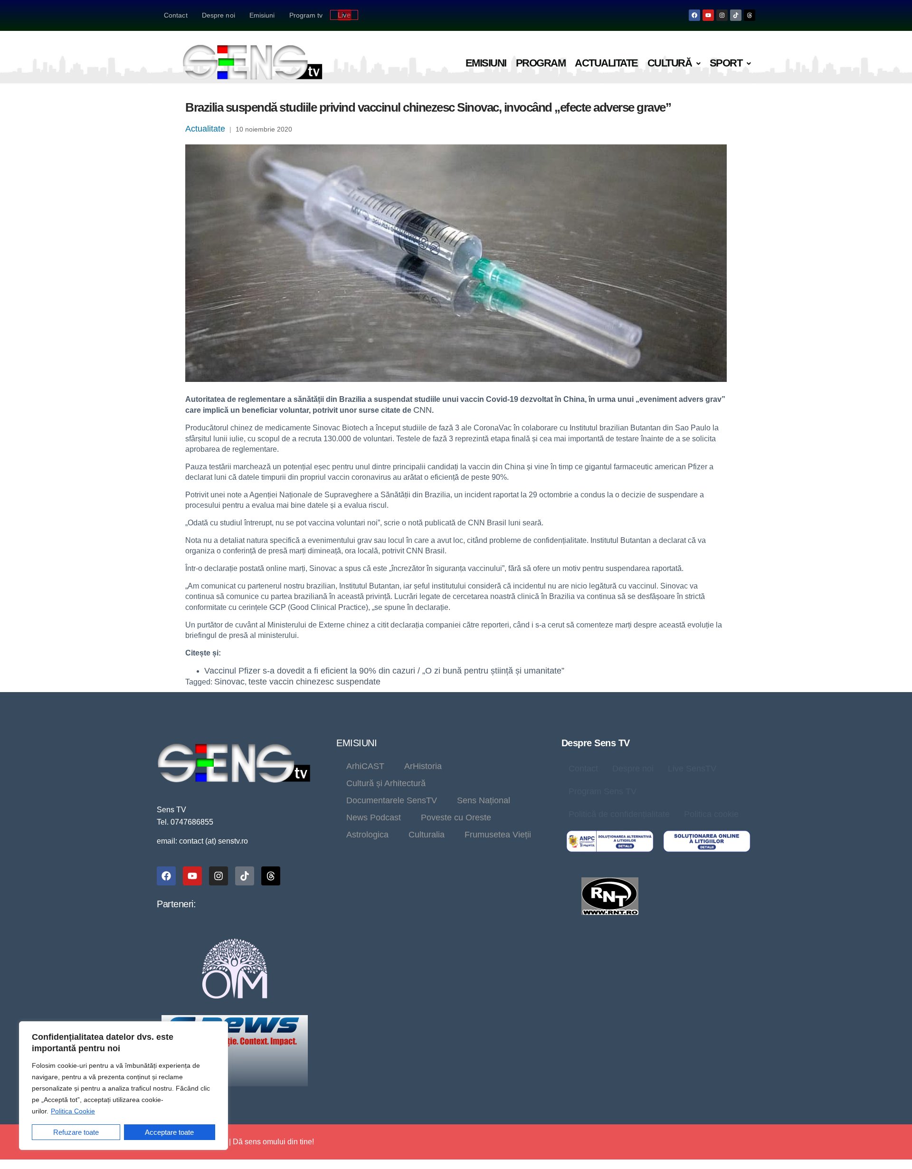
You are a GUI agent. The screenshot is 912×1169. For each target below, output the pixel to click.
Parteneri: (176, 904)
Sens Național (483, 800)
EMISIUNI (356, 743)
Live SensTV (692, 768)
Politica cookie (711, 814)
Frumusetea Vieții (498, 834)
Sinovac (229, 681)
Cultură (669, 63)
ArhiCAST (365, 766)
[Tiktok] (735, 15)
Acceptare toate (169, 1132)
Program (541, 63)
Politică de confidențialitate (619, 814)
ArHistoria (423, 766)
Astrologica (367, 834)
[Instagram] (722, 15)
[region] (123, 1085)
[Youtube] (708, 15)
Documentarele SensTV (391, 800)
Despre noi (218, 15)
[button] (674, 63)
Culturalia (426, 834)
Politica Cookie (73, 1111)
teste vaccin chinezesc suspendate (314, 681)
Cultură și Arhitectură (386, 783)
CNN (422, 410)
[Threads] (749, 15)
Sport (726, 63)
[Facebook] (694, 15)
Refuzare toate (76, 1132)
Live (344, 15)
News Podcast (373, 817)
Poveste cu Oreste (456, 817)
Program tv (306, 15)
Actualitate (606, 63)
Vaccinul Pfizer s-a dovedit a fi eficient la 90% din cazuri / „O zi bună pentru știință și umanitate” (384, 670)
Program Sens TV (602, 791)
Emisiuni (262, 15)
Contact (176, 15)
